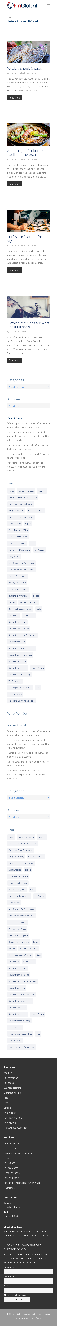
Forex (6, 1157)
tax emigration (15, 681)
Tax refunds (9, 1162)
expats (28, 523)
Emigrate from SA (36, 510)
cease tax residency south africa (23, 497)
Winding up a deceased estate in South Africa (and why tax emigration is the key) (28, 425)
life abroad (39, 550)
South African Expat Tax (19, 628)
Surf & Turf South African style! (26, 238)
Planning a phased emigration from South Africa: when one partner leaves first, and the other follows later (28, 436)
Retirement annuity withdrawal (18, 1152)
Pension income (11, 1177)
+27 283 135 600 (12, 1215)
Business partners (12, 1087)
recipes (12, 602)
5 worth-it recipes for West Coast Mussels (28, 325)
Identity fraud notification (15, 1127)
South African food (17, 641)
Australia (41, 491)
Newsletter (22, 332)
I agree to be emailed (17, 1294)
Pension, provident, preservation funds (22, 1182)
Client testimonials (12, 1092)
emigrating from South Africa (21, 517)
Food (32, 543)
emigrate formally (16, 510)
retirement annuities (28, 602)
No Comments (32, 73)
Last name (9, 1276)
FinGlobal (12, 73)
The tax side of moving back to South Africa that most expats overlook (27, 447)
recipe (36, 596)
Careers (7, 1107)
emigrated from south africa (21, 504)
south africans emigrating (19, 674)
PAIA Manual (10, 1122)
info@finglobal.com (13, 1207)
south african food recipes (20, 655)
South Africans (38, 668)
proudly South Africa (17, 582)
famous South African (18, 537)
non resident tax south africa (21, 563)
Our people (9, 1082)
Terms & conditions (13, 1117)
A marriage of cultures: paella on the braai (25, 152)
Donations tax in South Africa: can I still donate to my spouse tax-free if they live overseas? (26, 466)
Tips (38, 687)
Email (6, 1285)
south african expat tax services (22, 635)
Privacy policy (10, 1112)
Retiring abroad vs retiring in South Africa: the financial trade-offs (28, 455)
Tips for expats (15, 694)
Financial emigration (13, 1143)
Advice (11, 491)
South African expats (17, 622)
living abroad (14, 556)
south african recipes (18, 668)
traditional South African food (21, 701)
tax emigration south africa (20, 687)
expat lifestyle (15, 523)
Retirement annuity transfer (20, 609)
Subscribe (17, 1299)
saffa (39, 609)
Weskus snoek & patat (24, 68)
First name (9, 1267)
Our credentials (11, 1077)
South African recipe (17, 661)
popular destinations (18, 576)
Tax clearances (11, 1167)
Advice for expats (26, 491)
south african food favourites (21, 648)
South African (29, 615)
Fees (6, 1097)
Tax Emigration (11, 1147)
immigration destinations (19, 550)
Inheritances (10, 1187)
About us (8, 1072)
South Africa (14, 615)
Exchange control (12, 1172)
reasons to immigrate (18, 589)
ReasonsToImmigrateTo (19, 596)
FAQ (6, 1102)
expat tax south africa (18, 530)
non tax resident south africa (21, 569)
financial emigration (17, 543)
